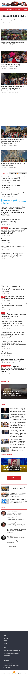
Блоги (5, 643)
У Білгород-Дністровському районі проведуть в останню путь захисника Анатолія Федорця (13, 368)
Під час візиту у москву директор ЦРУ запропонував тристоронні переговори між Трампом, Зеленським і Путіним (18, 433)
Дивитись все (13, 546)
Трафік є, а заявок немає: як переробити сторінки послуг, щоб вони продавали (18, 501)
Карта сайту (7, 655)
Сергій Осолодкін (12, 512)
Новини (6, 638)
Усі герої (13, 477)
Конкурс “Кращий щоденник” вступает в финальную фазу (13, 164)
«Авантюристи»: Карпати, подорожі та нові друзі (13, 247)
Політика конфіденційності (11, 653)
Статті (5, 640)
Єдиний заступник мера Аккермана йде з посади (13, 239)
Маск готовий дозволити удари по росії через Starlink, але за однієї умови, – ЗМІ (14, 305)
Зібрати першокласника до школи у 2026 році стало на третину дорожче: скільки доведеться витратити (18, 425)
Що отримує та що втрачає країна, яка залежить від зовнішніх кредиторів (16, 530)
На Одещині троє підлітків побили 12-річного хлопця (13, 186)
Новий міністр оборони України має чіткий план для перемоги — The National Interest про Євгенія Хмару (18, 442)
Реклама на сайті (8, 663)
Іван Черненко (11, 536)
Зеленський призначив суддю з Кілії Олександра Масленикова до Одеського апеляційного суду (13, 178)
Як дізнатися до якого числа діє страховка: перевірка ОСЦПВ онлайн (18, 494)
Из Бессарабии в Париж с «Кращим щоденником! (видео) (12, 43)
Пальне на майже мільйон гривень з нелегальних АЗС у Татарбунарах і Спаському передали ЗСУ (12, 255)
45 (13, 92)
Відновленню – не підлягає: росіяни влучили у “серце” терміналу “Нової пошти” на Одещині (13, 314)
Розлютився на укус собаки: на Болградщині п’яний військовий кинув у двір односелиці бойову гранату (18, 417)
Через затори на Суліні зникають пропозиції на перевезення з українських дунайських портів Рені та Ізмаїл (13, 343)
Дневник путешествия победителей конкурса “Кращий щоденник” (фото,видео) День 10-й (12, 88)
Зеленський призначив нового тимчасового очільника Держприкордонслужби (11, 221)
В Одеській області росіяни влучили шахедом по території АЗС (13, 297)
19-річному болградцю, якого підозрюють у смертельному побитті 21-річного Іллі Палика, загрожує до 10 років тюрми (13, 288)
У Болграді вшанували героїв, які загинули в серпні (11, 352)
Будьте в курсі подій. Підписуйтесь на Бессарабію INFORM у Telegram (14, 201)
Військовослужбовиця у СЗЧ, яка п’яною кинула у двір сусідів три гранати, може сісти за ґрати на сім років (12, 324)
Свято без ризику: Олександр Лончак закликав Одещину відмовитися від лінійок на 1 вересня (13, 334)
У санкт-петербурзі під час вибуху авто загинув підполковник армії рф (17, 449)
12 (13, 362)
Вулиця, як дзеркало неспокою (15, 519)
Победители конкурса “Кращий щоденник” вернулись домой (11, 65)
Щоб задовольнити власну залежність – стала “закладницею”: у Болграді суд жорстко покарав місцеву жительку (14, 230)
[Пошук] (22, 10)
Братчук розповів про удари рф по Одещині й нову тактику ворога (12, 360)
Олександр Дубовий (13, 523)
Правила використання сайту (12, 650)
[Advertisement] (14, 108)
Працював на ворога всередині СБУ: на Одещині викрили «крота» (13, 193)
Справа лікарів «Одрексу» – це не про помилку (16, 541)
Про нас (6, 670)
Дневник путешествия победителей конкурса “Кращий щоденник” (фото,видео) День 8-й (12, 141)
